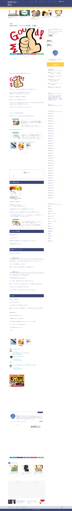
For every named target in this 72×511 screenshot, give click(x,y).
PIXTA (51, 208)
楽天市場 (14, 368)
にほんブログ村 (50, 36)
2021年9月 (51, 165)
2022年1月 (51, 155)
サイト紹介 (52, 216)
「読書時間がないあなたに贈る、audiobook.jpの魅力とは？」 (55, 80)
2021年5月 (51, 175)
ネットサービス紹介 (53, 221)
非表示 (28, 172)
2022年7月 (51, 140)
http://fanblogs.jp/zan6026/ (20, 421)
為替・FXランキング (50, 46)
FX (45, 1)
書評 (36, 1)
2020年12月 (52, 187)
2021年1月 (51, 185)
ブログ (51, 223)
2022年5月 (51, 145)
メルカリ (40, 1)
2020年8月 (51, 197)
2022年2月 (51, 153)
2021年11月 (52, 160)
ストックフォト (54, 1)
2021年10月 (52, 163)
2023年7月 (51, 123)
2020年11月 (52, 190)
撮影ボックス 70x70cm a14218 (18, 356)
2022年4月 (51, 148)
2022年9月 (51, 135)
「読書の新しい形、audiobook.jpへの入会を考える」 (56, 77)
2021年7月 (51, 170)
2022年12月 (52, 128)
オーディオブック (53, 213)
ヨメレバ (17, 351)
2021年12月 (52, 158)
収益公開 (51, 228)
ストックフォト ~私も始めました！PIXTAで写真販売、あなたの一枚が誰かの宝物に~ (55, 95)
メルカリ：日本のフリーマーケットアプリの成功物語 (56, 84)
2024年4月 (51, 113)
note (50, 92)
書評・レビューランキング (50, 42)
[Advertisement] (27, 64)
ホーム (31, 1)
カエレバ (18, 367)
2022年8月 (51, 138)
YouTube (51, 211)
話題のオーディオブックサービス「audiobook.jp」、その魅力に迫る (56, 73)
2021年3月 (51, 180)
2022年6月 (51, 143)
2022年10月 (52, 133)
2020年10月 (52, 192)
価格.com (20, 368)
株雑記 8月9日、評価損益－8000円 (55, 87)
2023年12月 (52, 118)
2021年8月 (51, 168)
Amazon (18, 354)
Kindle (21, 354)
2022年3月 (51, 150)
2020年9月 (51, 195)
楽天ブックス (14, 354)
